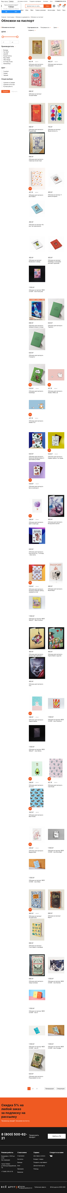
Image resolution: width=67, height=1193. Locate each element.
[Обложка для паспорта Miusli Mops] (56, 583)
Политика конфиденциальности (25, 1187)
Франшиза (20, 1169)
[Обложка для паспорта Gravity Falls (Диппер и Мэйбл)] (37, 648)
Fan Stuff (5, 52)
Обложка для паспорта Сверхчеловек (36, 982)
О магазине (20, 1156)
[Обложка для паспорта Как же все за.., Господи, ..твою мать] (37, 546)
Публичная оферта (40, 1187)
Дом (26, 10)
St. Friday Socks (8, 61)
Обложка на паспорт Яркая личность (54, 130)
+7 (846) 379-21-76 (60, 1)
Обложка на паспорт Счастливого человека (36, 946)
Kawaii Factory (7, 56)
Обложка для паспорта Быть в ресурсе (36, 487)
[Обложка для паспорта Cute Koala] (56, 779)
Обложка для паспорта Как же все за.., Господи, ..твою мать (36, 553)
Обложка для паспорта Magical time (36, 851)
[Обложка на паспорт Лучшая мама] (37, 88)
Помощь (36, 1169)
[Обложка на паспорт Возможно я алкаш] (37, 254)
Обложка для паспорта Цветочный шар (36, 522)
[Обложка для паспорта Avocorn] (37, 779)
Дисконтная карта (39, 1165)
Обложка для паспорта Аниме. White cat (55, 391)
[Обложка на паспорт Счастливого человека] (37, 940)
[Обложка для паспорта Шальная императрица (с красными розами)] (37, 451)
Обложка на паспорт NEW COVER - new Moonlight (56, 851)
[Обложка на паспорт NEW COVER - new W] (37, 1041)
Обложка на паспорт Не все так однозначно (36, 225)
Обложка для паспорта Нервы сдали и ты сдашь (55, 457)
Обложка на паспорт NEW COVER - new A (37, 1011)
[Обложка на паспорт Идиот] (56, 910)
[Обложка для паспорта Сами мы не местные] (37, 153)
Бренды (19, 1162)
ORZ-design (6, 59)
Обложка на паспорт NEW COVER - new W (37, 1047)
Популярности (45, 27)
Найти (47, 6)
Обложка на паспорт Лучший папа (35, 916)
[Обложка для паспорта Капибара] (37, 385)
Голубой (5, 71)
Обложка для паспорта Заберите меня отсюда (36, 326)
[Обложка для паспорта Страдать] (37, 349)
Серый (5, 73)
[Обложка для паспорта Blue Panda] (37, 809)
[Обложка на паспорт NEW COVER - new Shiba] (37, 874)
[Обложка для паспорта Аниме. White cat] (56, 385)
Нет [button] (16, 11)
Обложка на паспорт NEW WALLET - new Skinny (37, 750)
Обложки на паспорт (8, 27)
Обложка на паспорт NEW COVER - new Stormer (56, 982)
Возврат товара (38, 1159)
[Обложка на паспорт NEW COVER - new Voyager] (56, 1041)
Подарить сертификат (35, 1)
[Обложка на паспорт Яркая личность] (56, 124)
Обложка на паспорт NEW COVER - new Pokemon (56, 720)
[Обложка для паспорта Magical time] (37, 845)
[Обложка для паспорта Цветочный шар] (37, 516)
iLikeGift (5, 54)
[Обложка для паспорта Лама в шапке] (37, 714)
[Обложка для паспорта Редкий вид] (37, 124)
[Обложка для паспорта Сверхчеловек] (37, 975)
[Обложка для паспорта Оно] (37, 678)
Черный (5, 75)
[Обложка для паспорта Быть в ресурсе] (37, 480)
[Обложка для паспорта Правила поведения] (37, 58)
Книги (58, 10)
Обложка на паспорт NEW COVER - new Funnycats (37, 290)
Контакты (45, 1)
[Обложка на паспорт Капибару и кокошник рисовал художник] (56, 254)
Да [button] (6, 11)
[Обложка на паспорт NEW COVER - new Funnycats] (37, 284)
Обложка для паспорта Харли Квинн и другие (55, 654)
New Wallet (6, 58)
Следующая (60, 1088)
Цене (55, 27)
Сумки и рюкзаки (40, 10)
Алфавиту (31, 30)
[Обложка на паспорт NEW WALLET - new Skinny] (37, 744)
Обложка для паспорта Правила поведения (36, 65)
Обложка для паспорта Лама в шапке (36, 720)
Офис (31, 10)
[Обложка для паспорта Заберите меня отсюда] (37, 320)
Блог (51, 1)
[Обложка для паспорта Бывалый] (56, 58)
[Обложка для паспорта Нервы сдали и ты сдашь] (56, 451)
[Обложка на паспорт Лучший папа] (37, 910)
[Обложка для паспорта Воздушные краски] (56, 516)
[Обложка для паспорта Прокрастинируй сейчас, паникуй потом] (37, 583)
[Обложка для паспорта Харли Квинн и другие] (56, 648)
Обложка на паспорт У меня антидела (55, 195)
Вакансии (20, 1172)
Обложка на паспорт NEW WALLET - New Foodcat (37, 619)
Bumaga (5, 50)
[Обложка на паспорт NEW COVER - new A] (37, 1005)
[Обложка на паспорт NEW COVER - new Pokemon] (56, 714)
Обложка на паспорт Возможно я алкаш (35, 260)
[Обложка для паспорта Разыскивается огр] (37, 1071)
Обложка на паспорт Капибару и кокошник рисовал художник (54, 261)
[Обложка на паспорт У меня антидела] (56, 189)
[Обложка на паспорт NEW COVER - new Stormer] (56, 975)
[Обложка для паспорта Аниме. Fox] (37, 415)
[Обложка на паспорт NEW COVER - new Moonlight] (56, 845)
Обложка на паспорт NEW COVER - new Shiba (37, 881)
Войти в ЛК (57, 1136)
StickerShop (6, 63)
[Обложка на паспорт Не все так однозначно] (37, 219)
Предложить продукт (34, 1136)
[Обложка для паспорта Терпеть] (56, 320)
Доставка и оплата (22, 1)
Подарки (20, 10)
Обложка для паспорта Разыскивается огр (36, 1077)
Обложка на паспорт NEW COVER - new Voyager (56, 1047)
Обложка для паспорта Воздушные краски (55, 522)
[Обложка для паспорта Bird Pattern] (37, 189)
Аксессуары (51, 10)
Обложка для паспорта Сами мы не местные (36, 160)
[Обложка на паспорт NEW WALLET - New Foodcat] (37, 613)
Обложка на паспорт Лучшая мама (35, 94)
